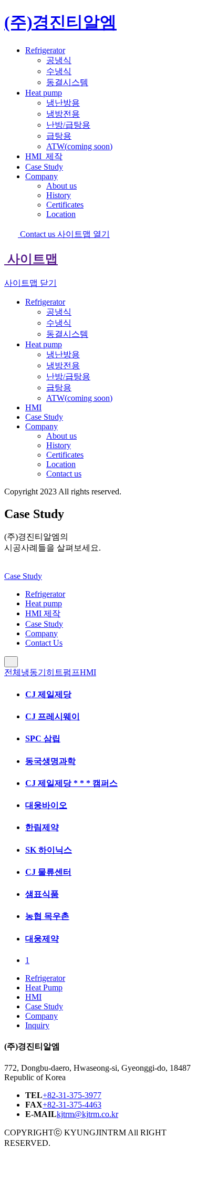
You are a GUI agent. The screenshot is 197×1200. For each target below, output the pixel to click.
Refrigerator (45, 50)
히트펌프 (63, 672)
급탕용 (58, 135)
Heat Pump (44, 987)
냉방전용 (63, 113)
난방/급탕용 (68, 124)
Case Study (44, 166)
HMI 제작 (42, 613)
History (58, 195)
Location (61, 214)
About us (61, 185)
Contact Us (44, 642)
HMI (44, 156)
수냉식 (58, 71)
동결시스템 (67, 82)
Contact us (37, 234)
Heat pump (43, 92)
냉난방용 (63, 102)
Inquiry (37, 1025)
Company (41, 176)
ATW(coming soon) (79, 146)
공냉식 (58, 60)
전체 (12, 672)
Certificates (65, 204)
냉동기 (33, 672)
